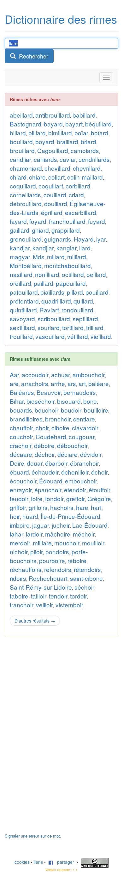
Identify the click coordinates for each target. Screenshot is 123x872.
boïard (99, 132)
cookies (22, 862)
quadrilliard (56, 301)
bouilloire (96, 410)
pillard (75, 292)
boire (90, 401)
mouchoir (66, 542)
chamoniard (26, 168)
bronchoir (58, 419)
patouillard (24, 292)
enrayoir (21, 489)
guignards (57, 239)
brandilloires (26, 419)
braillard (67, 141)
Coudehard (51, 436)
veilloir (44, 604)
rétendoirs (87, 569)
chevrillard (87, 168)
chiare (37, 177)
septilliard (85, 318)
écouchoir (23, 480)
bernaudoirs (79, 392)
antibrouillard (52, 115)
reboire (76, 560)
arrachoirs (34, 383)
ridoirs (18, 578)
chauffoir (21, 427)
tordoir (78, 596)
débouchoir (72, 445)
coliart (56, 177)
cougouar (82, 436)
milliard (76, 256)
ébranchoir (84, 463)
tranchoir (21, 604)
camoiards (85, 150)
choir (42, 427)
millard (56, 256)
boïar (81, 132)
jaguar (40, 525)
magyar (20, 256)
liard (85, 247)
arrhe (58, 383)
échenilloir (75, 472)
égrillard (51, 212)
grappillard (65, 230)
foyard (37, 221)
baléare (98, 383)
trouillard (21, 336)
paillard (43, 283)
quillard (83, 301)
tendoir (58, 596)
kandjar (20, 247)
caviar (68, 159)
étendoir (75, 489)
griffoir (18, 507)
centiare (84, 419)
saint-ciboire (86, 578)
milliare (42, 542)
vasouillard (50, 336)
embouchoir (81, 480)
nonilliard (47, 274)
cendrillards (94, 159)
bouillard (21, 141)
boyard (44, 141)
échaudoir (45, 472)
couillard (55, 194)
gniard (40, 230)
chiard (18, 177)
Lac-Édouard (90, 525)
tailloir (38, 596)
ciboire (60, 427)
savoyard (22, 318)
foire (37, 498)
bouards (21, 410)
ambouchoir (89, 374)
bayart (74, 124)
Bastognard (25, 124)
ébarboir (56, 463)
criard (76, 194)
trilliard (94, 327)
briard (88, 141)
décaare (21, 454)
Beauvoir (49, 392)
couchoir (21, 436)
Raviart (49, 309)
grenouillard (26, 239)
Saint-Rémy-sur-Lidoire (41, 587)
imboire (20, 525)
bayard (53, 124)
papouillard (71, 283)
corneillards (25, 194)
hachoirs (61, 507)
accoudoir (35, 374)
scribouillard (54, 318)
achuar (60, 374)
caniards (45, 159)
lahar (16, 534)
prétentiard (24, 301)
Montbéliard (26, 265)
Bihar (17, 401)
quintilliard (23, 309)
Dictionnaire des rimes (61, 19)
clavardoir (85, 427)
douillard (55, 203)
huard (30, 516)
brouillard (22, 150)
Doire (17, 463)
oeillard (96, 274)
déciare (67, 454)
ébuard (19, 472)
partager (63, 862)
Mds (38, 256)
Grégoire (99, 498)
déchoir (45, 454)
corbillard (78, 185)
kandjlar (43, 247)
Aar (14, 374)
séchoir (84, 587)
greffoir (75, 498)
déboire (44, 445)
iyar (101, 239)
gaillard (19, 230)
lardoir (34, 534)
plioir (36, 551)
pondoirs (57, 551)
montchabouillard (67, 265)
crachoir (21, 445)
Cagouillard (52, 150)
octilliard (73, 274)
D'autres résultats (35, 620)
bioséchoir (40, 401)
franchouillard (67, 221)
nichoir (19, 551)
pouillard (96, 292)
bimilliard (60, 132)
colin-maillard (85, 177)
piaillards (52, 292)
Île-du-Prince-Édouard (70, 516)
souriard (49, 327)
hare (82, 507)
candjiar (20, 159)
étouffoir (99, 489)
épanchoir (48, 489)
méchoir (84, 534)
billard (18, 132)
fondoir (54, 498)
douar (35, 463)
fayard (18, 221)
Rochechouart (48, 578)
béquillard (98, 124)
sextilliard (22, 327)
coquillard (23, 185)
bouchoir (46, 410)
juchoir (61, 525)
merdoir (20, 542)
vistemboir (69, 604)
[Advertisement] (52, 738)
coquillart (50, 185)
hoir (15, 516)
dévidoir (91, 454)
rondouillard (77, 309)
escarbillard (80, 212)
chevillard (57, 168)
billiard (37, 132)
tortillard (73, 327)
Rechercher (32, 56)
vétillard (77, 336)
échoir (99, 472)
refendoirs (57, 569)
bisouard (69, 401)
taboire (19, 596)
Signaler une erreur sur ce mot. (33, 836)
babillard (84, 115)
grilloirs (38, 507)
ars (71, 383)
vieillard (101, 336)
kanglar (66, 247)
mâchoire (57, 534)
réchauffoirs (26, 569)
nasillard (21, 274)
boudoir (71, 410)
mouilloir (93, 542)
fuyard (96, 221)
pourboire (52, 560)
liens (38, 862)
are (14, 383)
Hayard (84, 239)
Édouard (50, 480)
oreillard (20, 283)
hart (96, 507)
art (82, 383)
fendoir (19, 498)
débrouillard (26, 203)
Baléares (22, 392)
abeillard (21, 115)
